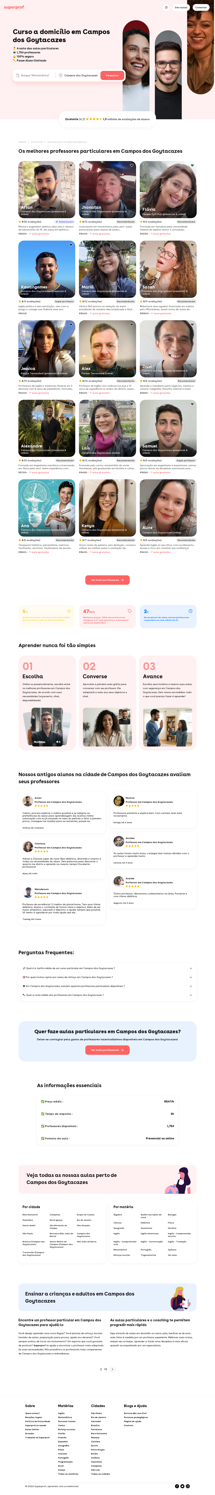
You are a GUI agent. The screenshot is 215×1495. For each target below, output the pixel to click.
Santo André (29, 1225)
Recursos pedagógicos (136, 1417)
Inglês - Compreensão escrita (179, 1234)
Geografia (119, 1228)
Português (146, 1250)
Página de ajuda (132, 1421)
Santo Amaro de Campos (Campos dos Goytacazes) (61, 1244)
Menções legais (33, 1417)
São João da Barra (86, 1241)
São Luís (95, 1470)
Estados (29, 1433)
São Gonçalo (83, 1225)
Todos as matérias (68, 1474)
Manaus (95, 1437)
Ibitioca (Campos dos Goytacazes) (34, 1242)
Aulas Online (32, 1429)
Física (171, 1223)
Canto (61, 1425)
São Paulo (28, 1233)
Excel (61, 1466)
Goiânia (95, 1458)
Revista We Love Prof (135, 1413)
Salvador (96, 1421)
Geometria (146, 1228)
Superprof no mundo (35, 1425)
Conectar (201, 7)
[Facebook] (177, 1486)
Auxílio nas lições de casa (151, 1216)
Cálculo (118, 1223)
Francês (62, 1437)
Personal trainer (67, 1421)
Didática (145, 1223)
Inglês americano (150, 1233)
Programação (65, 1462)
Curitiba (95, 1441)
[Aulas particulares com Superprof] (14, 7)
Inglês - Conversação (152, 1241)
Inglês (117, 1233)
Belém (94, 1454)
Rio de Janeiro (37, 142)
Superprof (22, 142)
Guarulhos (28, 1220)
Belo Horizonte (30, 1214)
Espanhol (63, 1441)
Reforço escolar (122, 1255)
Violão (61, 1433)
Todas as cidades (100, 1474)
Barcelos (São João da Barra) (61, 1234)
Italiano (62, 1454)
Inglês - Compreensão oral (125, 1242)
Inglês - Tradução (177, 1241)
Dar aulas (181, 7)
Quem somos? (32, 1413)
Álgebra (118, 1214)
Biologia (172, 1214)
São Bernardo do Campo (58, 1226)
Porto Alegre (98, 1450)
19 (105, 1369)
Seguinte (112, 1369)
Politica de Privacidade (37, 1421)
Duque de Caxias (86, 1214)
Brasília (95, 1425)
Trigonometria (148, 1255)
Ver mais (172, 1255)
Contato (128, 1425)
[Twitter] (182, 1486)
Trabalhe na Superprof (37, 1437)
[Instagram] (188, 1486)
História (172, 1228)
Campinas (55, 1214)
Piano (61, 1450)
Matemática (120, 1250)
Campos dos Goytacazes (83, 1234)
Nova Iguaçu (56, 1220)
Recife (94, 1445)
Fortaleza (96, 1429)
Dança (61, 1470)
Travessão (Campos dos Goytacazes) (33, 1253)
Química (172, 1250)
